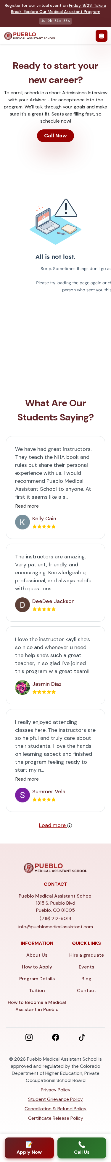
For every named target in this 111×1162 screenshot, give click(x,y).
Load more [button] (53, 825)
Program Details (37, 979)
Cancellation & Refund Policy (55, 1109)
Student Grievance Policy (55, 1099)
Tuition (37, 990)
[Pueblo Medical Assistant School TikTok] (82, 1037)
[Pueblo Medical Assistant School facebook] (55, 1037)
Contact (86, 990)
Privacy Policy (55, 1090)
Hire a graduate (86, 955)
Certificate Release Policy (55, 1118)
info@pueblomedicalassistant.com (55, 927)
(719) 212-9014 (56, 918)
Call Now (55, 135)
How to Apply (37, 967)
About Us (36, 955)
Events (86, 967)
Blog (86, 979)
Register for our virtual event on (55, 8)
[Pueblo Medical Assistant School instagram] (29, 1037)
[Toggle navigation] (101, 36)
